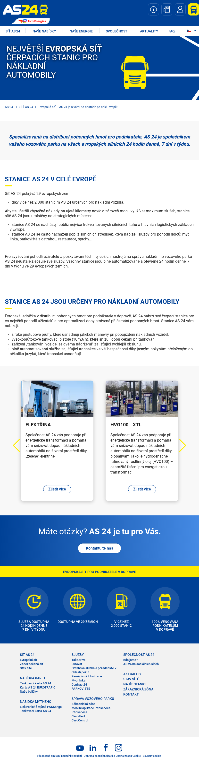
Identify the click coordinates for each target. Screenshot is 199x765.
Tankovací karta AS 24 (35, 683)
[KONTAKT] (180, 9)
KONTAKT (131, 694)
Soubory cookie (152, 755)
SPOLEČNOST (116, 31)
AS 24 (9, 107)
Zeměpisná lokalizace (87, 676)
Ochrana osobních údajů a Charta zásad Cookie (112, 755)
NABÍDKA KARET (33, 678)
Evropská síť (28, 660)
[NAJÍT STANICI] (167, 9)
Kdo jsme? (130, 660)
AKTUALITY (149, 31)
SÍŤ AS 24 (13, 31)
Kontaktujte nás (99, 548)
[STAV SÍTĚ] (153, 9)
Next (180, 445)
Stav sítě (26, 668)
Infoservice (79, 712)
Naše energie (81, 31)
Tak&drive (78, 660)
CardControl (80, 720)
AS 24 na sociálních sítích (141, 664)
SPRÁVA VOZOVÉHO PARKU (93, 699)
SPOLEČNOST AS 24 (138, 655)
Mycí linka (78, 680)
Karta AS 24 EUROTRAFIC (37, 687)
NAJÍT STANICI (134, 684)
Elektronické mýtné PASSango (41, 707)
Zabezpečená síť (31, 664)
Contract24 (79, 684)
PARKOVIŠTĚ (81, 688)
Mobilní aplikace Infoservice (91, 708)
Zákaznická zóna (83, 704)
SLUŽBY (78, 655)
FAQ (171, 31)
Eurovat (77, 664)
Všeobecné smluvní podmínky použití (59, 755)
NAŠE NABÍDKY (44, 31)
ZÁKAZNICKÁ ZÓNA (138, 689)
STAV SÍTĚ (131, 679)
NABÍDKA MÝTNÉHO (35, 702)
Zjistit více (57, 489)
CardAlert (78, 716)
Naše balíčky (29, 691)
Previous (19, 445)
